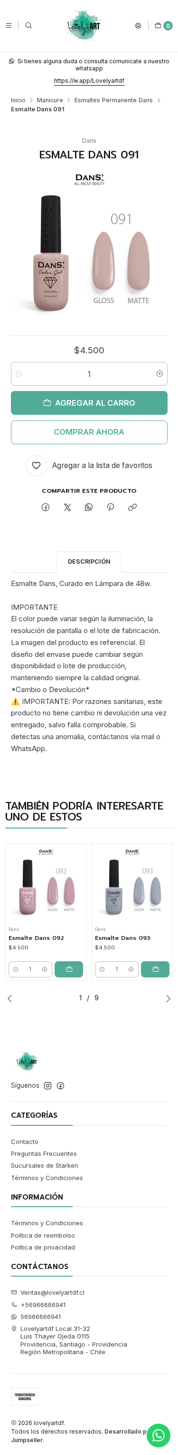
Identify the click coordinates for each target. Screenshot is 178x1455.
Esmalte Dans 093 (122, 938)
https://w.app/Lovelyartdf (89, 80)
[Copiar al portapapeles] (132, 507)
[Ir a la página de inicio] (83, 26)
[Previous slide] (10, 998)
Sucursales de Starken (44, 1165)
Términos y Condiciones (47, 1178)
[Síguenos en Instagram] (47, 1086)
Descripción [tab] (89, 561)
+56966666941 (43, 1305)
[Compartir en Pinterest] (110, 507)
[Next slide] (168, 998)
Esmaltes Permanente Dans (114, 101)
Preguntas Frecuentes (44, 1153)
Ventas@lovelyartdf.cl (52, 1292)
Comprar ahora (89, 432)
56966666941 (40, 1316)
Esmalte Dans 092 (36, 938)
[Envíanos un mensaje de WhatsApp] (158, 1435)
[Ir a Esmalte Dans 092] (46, 884)
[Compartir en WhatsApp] (88, 507)
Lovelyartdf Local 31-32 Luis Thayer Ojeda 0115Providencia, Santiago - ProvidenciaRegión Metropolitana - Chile (73, 1340)
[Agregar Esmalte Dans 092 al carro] (69, 969)
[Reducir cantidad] (18, 373)
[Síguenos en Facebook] (60, 1086)
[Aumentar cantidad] (159, 373)
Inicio (18, 101)
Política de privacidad (43, 1247)
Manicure (50, 101)
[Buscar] (28, 25)
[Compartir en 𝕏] (67, 507)
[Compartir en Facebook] (45, 507)
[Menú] (8, 25)
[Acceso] (138, 25)
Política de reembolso (43, 1235)
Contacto (24, 1141)
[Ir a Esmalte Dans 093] (132, 884)
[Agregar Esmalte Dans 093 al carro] (155, 969)
